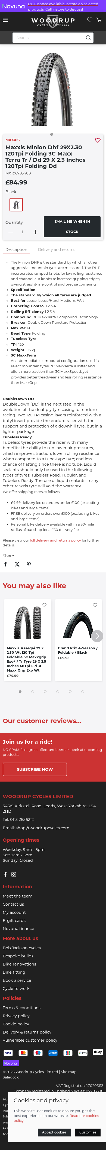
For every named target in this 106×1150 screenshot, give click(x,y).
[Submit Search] (88, 37)
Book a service (17, 980)
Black (10, 191)
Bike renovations (19, 964)
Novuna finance (18, 928)
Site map (69, 1072)
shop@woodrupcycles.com (42, 827)
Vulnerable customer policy (30, 1040)
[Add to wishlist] (44, 604)
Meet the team (17, 896)
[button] (5, 20)
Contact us (13, 904)
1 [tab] (53, 135)
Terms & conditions (21, 1007)
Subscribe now (35, 769)
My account (14, 912)
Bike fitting (14, 972)
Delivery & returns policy (27, 1032)
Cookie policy (16, 1024)
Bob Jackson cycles (22, 947)
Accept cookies (54, 1132)
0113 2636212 (22, 819)
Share (8, 555)
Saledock (11, 1077)
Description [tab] (16, 249)
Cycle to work (16, 988)
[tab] (20, 691)
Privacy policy (16, 1015)
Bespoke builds (18, 956)
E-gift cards (14, 920)
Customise (87, 1132)
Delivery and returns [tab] (56, 249)
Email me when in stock (72, 226)
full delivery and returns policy (55, 540)
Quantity (14, 222)
